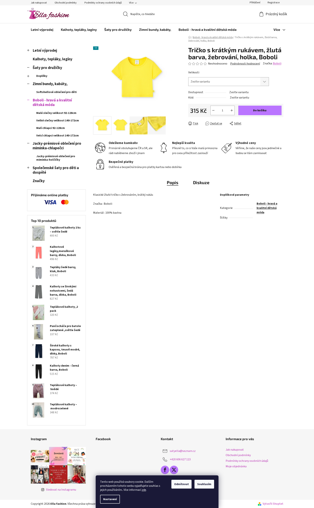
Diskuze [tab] (201, 182)
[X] (174, 470)
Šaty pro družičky (47, 67)
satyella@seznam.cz (183, 451)
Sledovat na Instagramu (61, 490)
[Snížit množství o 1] (213, 110)
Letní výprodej (45, 50)
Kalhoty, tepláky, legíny (52, 59)
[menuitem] (42, 29)
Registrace (274, 2)
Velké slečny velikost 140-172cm (57, 120)
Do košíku (260, 110)
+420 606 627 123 (180, 459)
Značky (39, 181)
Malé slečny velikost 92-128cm (56, 113)
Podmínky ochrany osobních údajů (103, 3)
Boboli (277, 63)
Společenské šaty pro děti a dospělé (56, 170)
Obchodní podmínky (66, 3)
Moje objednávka (236, 466)
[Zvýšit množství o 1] (231, 110)
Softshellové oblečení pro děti (56, 92)
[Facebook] (165, 470)
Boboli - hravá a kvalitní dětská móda (52, 102)
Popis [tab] (172, 182)
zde (144, 490)
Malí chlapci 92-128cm (50, 128)
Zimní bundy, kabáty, (50, 84)
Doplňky (41, 76)
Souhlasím (204, 484)
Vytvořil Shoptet (273, 504)
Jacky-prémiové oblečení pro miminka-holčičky (55, 158)
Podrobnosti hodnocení (245, 64)
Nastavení (110, 499)
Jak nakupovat (39, 3)
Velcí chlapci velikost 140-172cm (57, 136)
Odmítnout (181, 484)
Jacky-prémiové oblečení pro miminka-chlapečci (57, 146)
